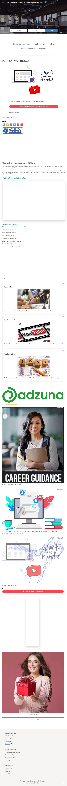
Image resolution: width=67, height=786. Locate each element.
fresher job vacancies (12, 172)
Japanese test (8, 768)
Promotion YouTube (10, 757)
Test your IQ (8, 760)
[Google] (18, 124)
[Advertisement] (34, 146)
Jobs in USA (8, 738)
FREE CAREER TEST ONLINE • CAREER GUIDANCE (12, 484)
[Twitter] (14, 124)
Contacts (7, 773)
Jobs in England (9, 735)
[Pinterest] (22, 124)
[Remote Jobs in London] (9, 744)
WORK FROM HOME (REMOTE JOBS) (9, 586)
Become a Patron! (14, 112)
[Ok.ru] (7, 124)
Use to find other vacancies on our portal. (33, 48)
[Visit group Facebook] (13, 130)
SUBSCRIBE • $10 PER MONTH (34, 591)
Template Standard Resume (12, 752)
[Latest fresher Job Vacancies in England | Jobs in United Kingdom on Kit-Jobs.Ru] (33, 402)
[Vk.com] (4, 124)
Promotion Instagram (10, 754)
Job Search (8, 741)
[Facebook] (11, 124)
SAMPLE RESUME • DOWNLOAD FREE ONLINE (12, 534)
